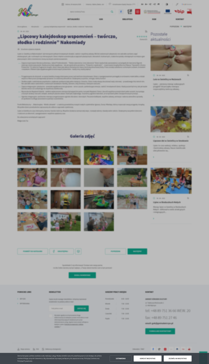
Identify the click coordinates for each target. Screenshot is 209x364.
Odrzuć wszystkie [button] (147, 358)
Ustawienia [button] (121, 358)
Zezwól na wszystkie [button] (178, 358)
